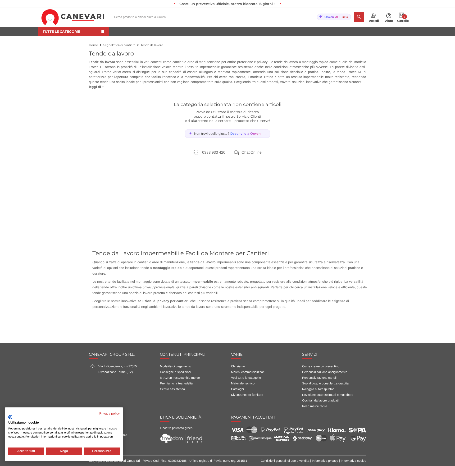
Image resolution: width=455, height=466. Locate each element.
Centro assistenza (172, 389)
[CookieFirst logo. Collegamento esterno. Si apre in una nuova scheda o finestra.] (10, 417)
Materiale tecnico (243, 383)
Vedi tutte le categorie (246, 377)
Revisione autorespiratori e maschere (327, 395)
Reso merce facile (314, 406)
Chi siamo (238, 366)
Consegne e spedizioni (175, 372)
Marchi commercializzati (247, 372)
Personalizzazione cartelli (319, 377)
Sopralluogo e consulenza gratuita (325, 383)
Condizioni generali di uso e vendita (285, 460)
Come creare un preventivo (320, 366)
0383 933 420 (213, 152)
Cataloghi (237, 389)
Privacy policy (109, 413)
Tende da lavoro (152, 45)
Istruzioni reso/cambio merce (180, 377)
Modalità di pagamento (175, 366)
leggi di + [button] (96, 87)
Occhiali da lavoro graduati (320, 400)
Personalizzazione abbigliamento (324, 372)
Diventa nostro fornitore (247, 395)
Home (93, 45)
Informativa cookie (353, 460)
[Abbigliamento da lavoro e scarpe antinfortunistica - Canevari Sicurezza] (72, 17)
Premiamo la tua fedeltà (176, 383)
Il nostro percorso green (176, 428)
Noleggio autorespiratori (318, 389)
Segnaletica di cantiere (119, 45)
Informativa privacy (325, 460)
